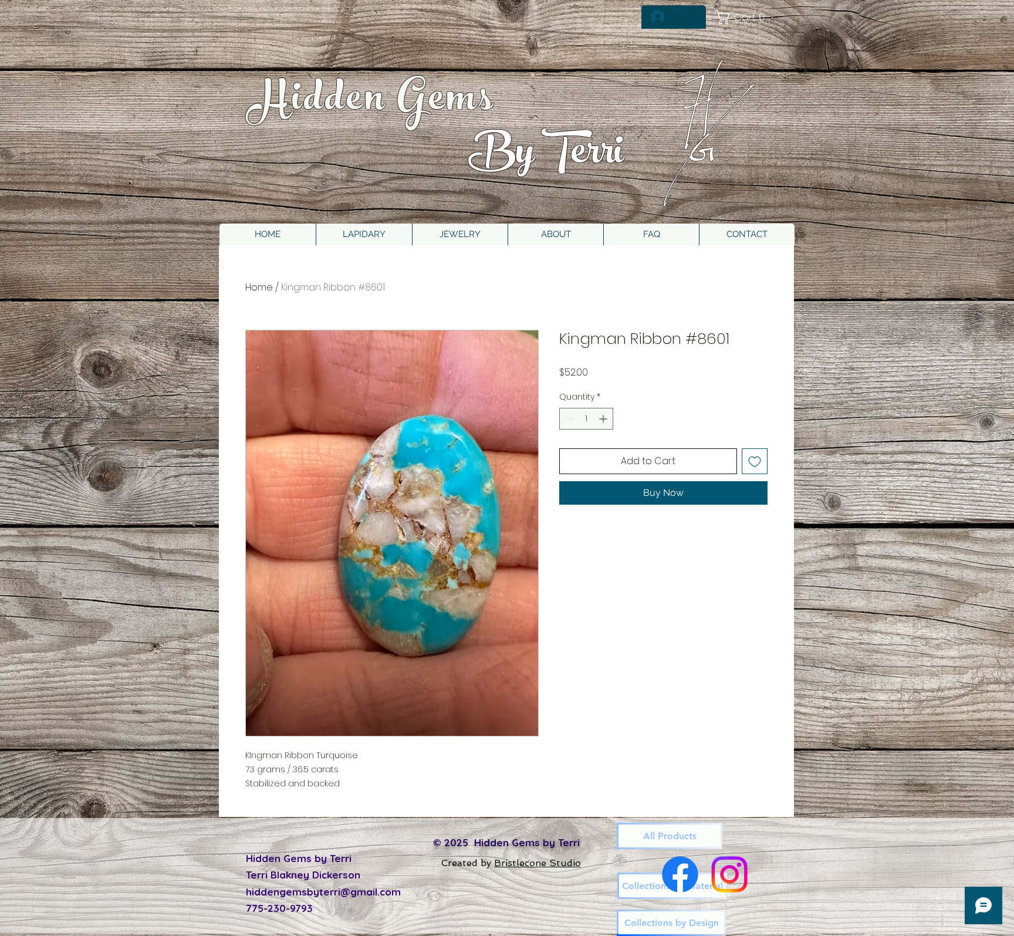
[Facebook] (680, 874)
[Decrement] (568, 418)
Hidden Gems (372, 102)
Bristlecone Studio (537, 863)
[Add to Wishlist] (755, 461)
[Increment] (604, 418)
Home (259, 287)
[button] (460, 234)
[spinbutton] (586, 418)
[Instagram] (729, 874)
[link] (744, 17)
